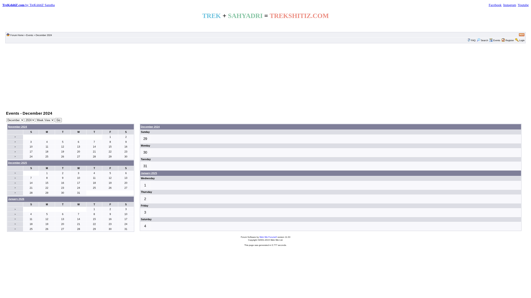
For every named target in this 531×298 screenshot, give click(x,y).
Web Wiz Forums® (268, 237)
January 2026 (16, 199)
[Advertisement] (265, 77)
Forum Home (17, 35)
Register (509, 40)
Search (484, 40)
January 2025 (149, 173)
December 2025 (17, 162)
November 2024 (17, 126)
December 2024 (150, 126)
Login (522, 40)
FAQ (473, 40)
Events (29, 35)
